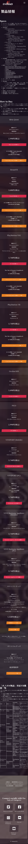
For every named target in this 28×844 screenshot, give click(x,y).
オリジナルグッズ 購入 (13, 673)
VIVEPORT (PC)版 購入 (14, 503)
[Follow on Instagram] (8, 817)
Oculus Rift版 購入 (14, 396)
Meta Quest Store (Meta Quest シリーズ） (16, 66)
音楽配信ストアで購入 (14, 623)
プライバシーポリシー (18, 783)
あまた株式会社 (9, 785)
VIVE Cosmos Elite (15, 730)
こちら (8, 110)
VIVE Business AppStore (9, 730)
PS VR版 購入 (13, 329)
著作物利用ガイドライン (17, 782)
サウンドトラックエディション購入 (14, 279)
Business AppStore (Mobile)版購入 (14, 540)
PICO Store (8, 70)
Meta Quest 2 (16, 708)
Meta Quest (16, 706)
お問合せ (8, 782)
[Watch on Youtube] (14, 828)
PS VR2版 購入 (13, 263)
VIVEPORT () (10, 73)
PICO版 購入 (14, 430)
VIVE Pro (15, 723)
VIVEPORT (9, 727)
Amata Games (18, 785)
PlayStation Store (10, 72)
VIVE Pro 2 (16, 724)
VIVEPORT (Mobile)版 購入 (14, 466)
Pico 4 (14, 755)
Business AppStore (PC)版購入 (14, 577)
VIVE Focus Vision (16, 744)
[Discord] (19, 817)
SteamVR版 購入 (14, 196)
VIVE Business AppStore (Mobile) (14, 76)
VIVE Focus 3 (16, 740)
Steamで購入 (13, 629)
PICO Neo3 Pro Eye (16, 750)
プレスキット (8, 783)
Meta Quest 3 (16, 713)
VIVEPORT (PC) (9, 74)
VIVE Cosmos (15, 726)
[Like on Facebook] (19, 807)
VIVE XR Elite (15, 738)
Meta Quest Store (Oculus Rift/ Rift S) (15, 68)
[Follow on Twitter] (8, 807)
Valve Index (16, 720)
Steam (7, 69)
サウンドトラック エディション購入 (13, 210)
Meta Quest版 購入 (14, 144)
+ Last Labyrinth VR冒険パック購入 (14, 160)
